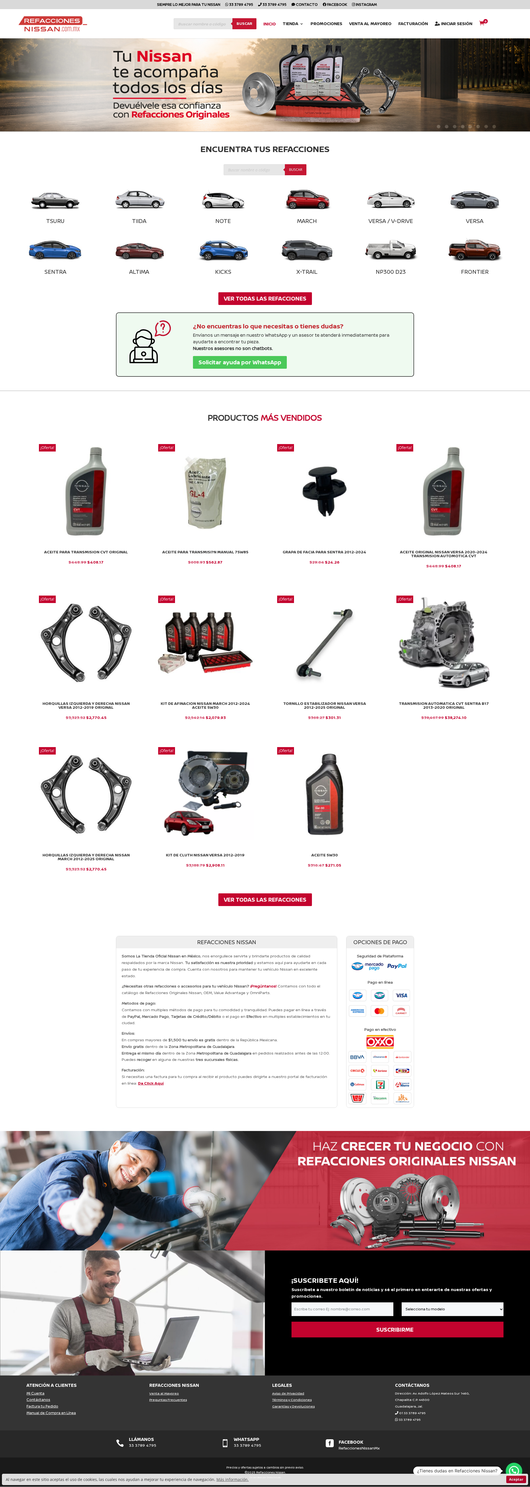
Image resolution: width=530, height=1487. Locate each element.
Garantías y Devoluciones (293, 1406)
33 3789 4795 (240, 5)
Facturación (413, 24)
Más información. (232, 1479)
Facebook (336, 5)
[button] (514, 1471)
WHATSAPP (246, 1439)
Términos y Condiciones (292, 1399)
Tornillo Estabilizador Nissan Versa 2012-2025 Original (324, 705)
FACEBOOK (351, 1442)
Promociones (326, 24)
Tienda (290, 24)
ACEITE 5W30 (324, 855)
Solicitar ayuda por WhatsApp (239, 362)
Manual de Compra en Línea (51, 1412)
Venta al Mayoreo (370, 24)
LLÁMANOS (141, 1439)
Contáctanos (38, 1399)
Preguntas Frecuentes (168, 1399)
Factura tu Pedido (42, 1406)
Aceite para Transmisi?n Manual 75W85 (205, 552)
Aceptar (516, 1479)
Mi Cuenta (35, 1393)
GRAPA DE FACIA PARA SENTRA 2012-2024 (324, 552)
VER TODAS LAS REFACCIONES (265, 298)
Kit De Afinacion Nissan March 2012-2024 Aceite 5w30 (205, 705)
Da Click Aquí (151, 1083)
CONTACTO (306, 5)
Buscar (244, 23)
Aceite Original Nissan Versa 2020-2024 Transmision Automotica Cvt (443, 554)
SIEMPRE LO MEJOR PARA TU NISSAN (188, 5)
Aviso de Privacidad (288, 1393)
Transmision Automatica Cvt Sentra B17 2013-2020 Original (444, 705)
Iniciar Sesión (456, 24)
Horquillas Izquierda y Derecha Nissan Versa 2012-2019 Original (86, 705)
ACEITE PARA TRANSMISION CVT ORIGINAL (86, 552)
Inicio (269, 24)
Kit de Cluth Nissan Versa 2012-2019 (205, 855)
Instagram (366, 5)
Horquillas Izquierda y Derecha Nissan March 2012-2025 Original (86, 857)
